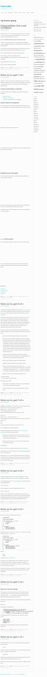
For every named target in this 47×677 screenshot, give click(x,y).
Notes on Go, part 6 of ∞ (12, 304)
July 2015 (35, 109)
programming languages (25, 501)
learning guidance (37, 68)
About (6, 12)
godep (25, 392)
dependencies (19, 392)
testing (2, 464)
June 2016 (35, 98)
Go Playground (12, 533)
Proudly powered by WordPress (6, 674)
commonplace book (39, 46)
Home (2, 12)
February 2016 (36, 104)
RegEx (35, 78)
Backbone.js (41, 37)
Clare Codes (6, 6)
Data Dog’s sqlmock (24, 448)
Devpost (28, 12)
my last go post (25, 309)
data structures (37, 48)
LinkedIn (23, 12)
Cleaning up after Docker (38, 22)
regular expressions (40, 78)
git (12, 67)
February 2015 (36, 115)
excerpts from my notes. (39, 56)
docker (44, 53)
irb (34, 64)
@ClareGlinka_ (10, 12)
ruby (5, 297)
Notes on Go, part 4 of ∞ (12, 471)
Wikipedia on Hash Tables (8, 97)
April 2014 (35, 122)
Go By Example (3, 291)
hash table (17, 296)
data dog (13, 463)
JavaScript (37, 64)
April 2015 (35, 111)
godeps (28, 392)
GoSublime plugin (4, 35)
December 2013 (36, 124)
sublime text (6, 68)
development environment (16, 629)
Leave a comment (17, 68)
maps (23, 296)
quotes (42, 76)
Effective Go (3, 293)
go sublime (21, 67)
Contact (32, 12)
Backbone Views (41, 39)
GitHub (16, 12)
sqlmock (25, 317)
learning (40, 66)
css (44, 46)
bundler (39, 41)
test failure (27, 463)
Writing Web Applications (17, 481)
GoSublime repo (12, 61)
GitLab (20, 12)
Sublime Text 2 (9, 33)
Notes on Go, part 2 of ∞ (12, 582)
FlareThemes (22, 674)
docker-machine (37, 55)
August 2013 (36, 131)
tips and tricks (5, 464)
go (16, 67)
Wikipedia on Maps (7, 96)
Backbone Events (36, 39)
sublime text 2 (10, 68)
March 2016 (36, 102)
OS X (43, 72)
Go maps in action (4, 290)
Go (5, 80)
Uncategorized (6, 67)
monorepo (20, 463)
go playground (15, 574)
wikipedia (41, 92)
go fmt (18, 67)
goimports (25, 67)
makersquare (36, 70)
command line (14, 392)
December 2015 (36, 107)
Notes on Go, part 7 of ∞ (12, 75)
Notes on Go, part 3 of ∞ (12, 509)
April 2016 (35, 100)
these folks (22, 50)
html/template (18, 501)
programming (3, 575)
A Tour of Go (3, 288)
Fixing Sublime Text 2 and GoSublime (13, 27)
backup (35, 41)
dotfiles (42, 55)
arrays (38, 37)
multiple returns (23, 574)
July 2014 (35, 120)
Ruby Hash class (6, 99)
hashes (20, 296)
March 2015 (36, 113)
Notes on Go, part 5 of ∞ (12, 400)
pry (40, 76)
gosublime (2, 68)
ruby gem (40, 81)
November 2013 (36, 126)
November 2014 (36, 118)
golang (28, 67)
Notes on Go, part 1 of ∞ (12, 637)
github (14, 67)
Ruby (9, 80)
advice (35, 37)
